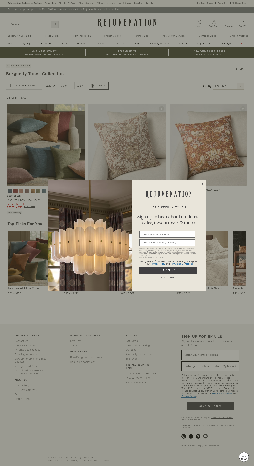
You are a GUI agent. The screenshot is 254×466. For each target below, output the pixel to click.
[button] (244, 457)
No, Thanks (168, 277)
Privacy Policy (158, 264)
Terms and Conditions (181, 264)
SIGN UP (168, 270)
